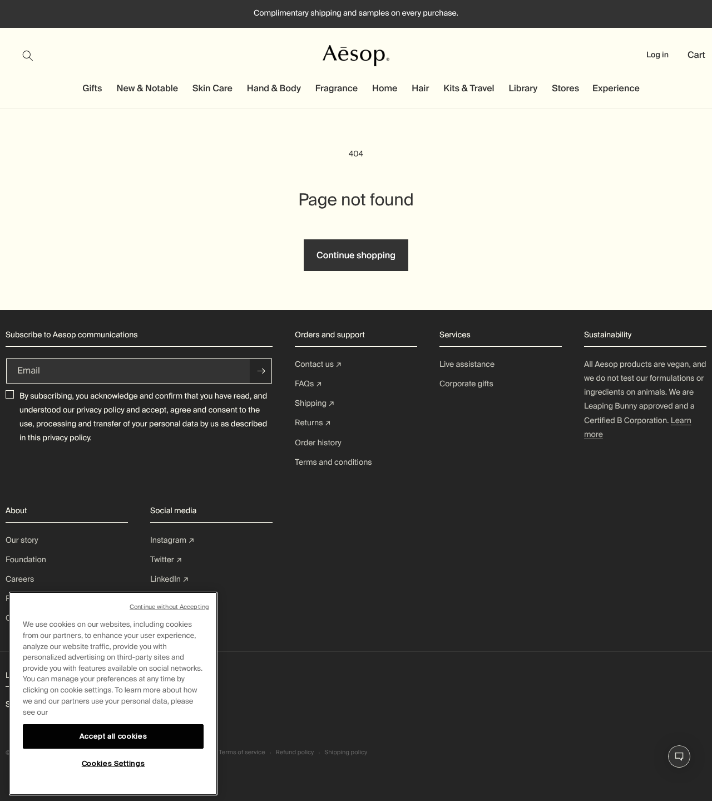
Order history (318, 443)
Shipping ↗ (315, 404)
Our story (22, 540)
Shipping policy (345, 752)
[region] (113, 693)
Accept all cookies (113, 735)
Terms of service (242, 752)
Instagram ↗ (172, 540)
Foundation (26, 560)
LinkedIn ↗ (169, 579)
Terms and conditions (333, 463)
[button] (34, 55)
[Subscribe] (261, 371)
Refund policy (294, 752)
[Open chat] (679, 756)
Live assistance (467, 365)
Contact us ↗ (318, 365)
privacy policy (100, 410)
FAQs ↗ (308, 384)
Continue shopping (356, 255)
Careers (20, 579)
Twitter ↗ (166, 560)
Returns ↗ (313, 423)
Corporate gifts (466, 384)
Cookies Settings (113, 763)
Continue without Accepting (169, 607)
